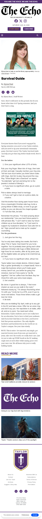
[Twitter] (20, 21)
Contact (10, 477)
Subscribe (28, 29)
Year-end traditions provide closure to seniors (18, 382)
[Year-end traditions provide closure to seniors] (21, 369)
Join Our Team (10, 479)
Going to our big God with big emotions (15, 411)
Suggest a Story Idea (10, 484)
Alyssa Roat (8, 84)
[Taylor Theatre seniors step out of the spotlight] (21, 427)
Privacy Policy (31, 482)
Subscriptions (31, 477)
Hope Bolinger (5, 73)
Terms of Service (31, 479)
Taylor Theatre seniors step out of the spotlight (18, 440)
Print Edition (31, 484)
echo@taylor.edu (21, 495)
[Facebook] (16, 21)
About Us (10, 474)
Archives (10, 482)
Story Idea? (14, 29)
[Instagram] (25, 21)
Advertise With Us (31, 474)
